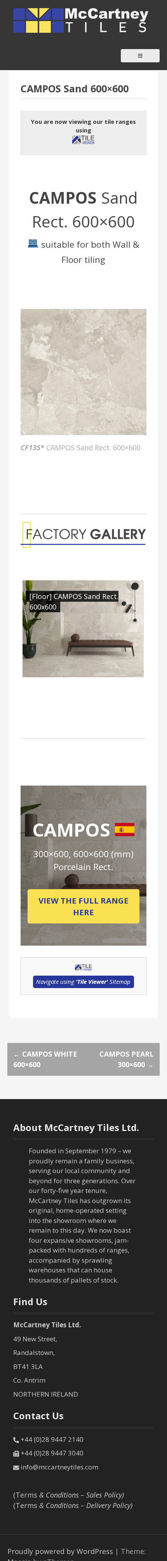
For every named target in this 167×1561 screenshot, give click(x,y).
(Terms (68, 1494)
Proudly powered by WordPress (60, 1551)
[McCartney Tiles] (81, 20)
